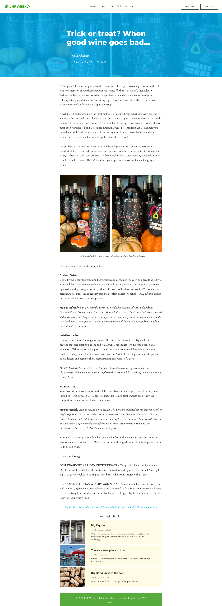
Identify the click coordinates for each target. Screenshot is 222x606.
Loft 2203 (141, 598)
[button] (129, 6)
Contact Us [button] (111, 602)
